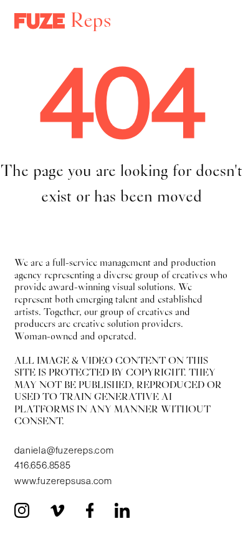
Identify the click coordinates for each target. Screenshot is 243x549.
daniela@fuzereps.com (63, 450)
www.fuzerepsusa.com (63, 481)
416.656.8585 (42, 465)
